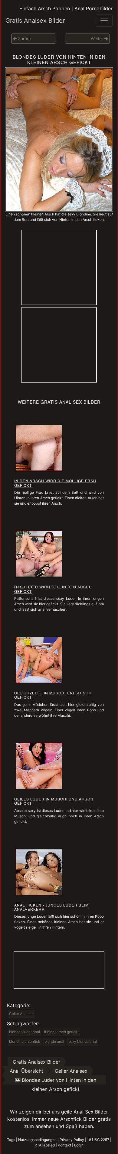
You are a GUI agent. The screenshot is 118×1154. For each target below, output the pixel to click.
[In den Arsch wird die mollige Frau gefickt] (39, 447)
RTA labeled (44, 1145)
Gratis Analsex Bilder (35, 20)
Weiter (97, 38)
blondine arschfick (24, 1041)
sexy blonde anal (82, 1041)
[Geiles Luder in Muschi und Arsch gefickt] (39, 765)
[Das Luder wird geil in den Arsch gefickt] (39, 554)
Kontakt (64, 1145)
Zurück (24, 38)
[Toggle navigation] (104, 21)
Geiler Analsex (21, 1013)
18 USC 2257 (98, 1139)
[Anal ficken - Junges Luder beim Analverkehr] (39, 871)
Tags (11, 1139)
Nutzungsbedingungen (37, 1139)
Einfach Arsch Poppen (44, 8)
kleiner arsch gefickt (61, 1032)
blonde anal (54, 1041)
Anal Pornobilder (93, 8)
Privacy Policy (72, 1139)
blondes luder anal (24, 1032)
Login (79, 1145)
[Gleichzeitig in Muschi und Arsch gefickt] (39, 659)
